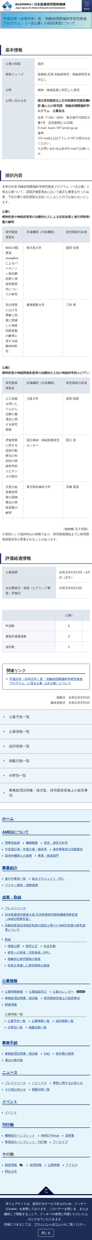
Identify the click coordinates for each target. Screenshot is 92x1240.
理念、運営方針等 (56, 842)
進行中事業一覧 (15, 878)
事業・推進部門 (48, 855)
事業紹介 (10, 868)
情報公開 (14, 946)
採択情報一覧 (65, 1021)
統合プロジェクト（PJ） (48, 878)
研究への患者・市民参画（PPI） (29, 952)
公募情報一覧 (41, 1021)
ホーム (8, 818)
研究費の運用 (65, 1053)
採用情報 (36, 1165)
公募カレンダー (68, 991)
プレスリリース (15, 908)
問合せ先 (11, 1171)
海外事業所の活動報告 (68, 849)
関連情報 (11, 1004)
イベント (10, 1101)
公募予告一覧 (17, 1021)
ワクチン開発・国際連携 (21, 885)
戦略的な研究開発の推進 (24, 959)
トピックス (39, 1083)
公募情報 (10, 981)
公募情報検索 (14, 991)
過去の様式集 (14, 1060)
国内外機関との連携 (18, 855)
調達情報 (11, 1165)
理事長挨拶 (12, 842)
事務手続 (10, 1043)
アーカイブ (60, 1142)
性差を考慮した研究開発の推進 (29, 965)
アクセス (72, 1165)
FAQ (47, 1053)
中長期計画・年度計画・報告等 (26, 849)
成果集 (69, 1135)
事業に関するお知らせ (68, 1083)
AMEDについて (15, 832)
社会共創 (50, 946)
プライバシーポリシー (49, 1224)
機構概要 (32, 842)
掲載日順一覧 (38, 1027)
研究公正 (32, 946)
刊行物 (8, 1124)
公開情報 (54, 1165)
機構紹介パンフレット (20, 1135)
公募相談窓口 (38, 991)
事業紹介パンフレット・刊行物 (26, 1142)
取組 (8, 939)
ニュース (10, 1072)
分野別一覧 (15, 1027)
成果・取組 (11, 897)
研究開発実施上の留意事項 (62, 998)
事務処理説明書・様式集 (21, 998)
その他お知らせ (15, 1089)
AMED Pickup (50, 1135)
